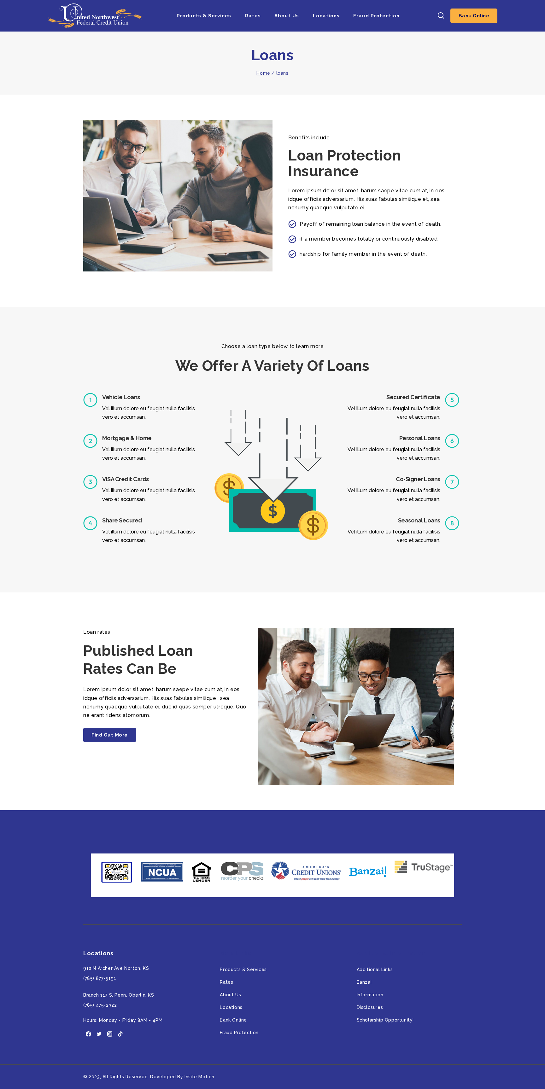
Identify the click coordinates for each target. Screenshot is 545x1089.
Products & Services (204, 16)
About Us (286, 16)
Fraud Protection (376, 16)
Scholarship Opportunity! (385, 1019)
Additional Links (375, 969)
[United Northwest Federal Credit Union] (95, 15)
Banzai (364, 982)
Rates (253, 16)
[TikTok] (120, 1034)
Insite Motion (199, 1076)
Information (370, 994)
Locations (326, 16)
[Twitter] (99, 1034)
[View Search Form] (441, 16)
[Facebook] (88, 1034)
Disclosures (370, 1007)
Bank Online (474, 16)
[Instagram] (109, 1034)
